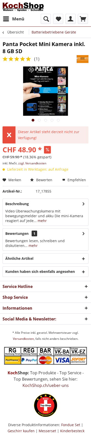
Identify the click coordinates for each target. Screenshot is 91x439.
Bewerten (43, 179)
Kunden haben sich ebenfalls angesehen (40, 271)
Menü (18, 19)
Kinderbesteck (72, 430)
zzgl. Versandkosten (32, 163)
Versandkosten (23, 339)
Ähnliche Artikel (19, 258)
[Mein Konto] (70, 19)
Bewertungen (17, 233)
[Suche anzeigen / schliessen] (46, 19)
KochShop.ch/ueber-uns (45, 385)
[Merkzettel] (58, 19)
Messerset (47, 430)
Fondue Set (70, 424)
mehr (42, 220)
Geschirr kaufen (21, 430)
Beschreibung (17, 203)
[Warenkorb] (83, 19)
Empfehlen (76, 179)
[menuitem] (13, 19)
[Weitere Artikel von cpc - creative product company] (82, 59)
